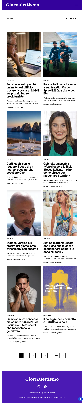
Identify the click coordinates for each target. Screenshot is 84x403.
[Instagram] (39, 386)
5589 (56, 355)
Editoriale (47, 315)
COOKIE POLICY (49, 393)
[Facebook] (45, 386)
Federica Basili (48, 104)
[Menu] (76, 5)
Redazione (10, 107)
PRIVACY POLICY (35, 393)
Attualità (10, 80)
